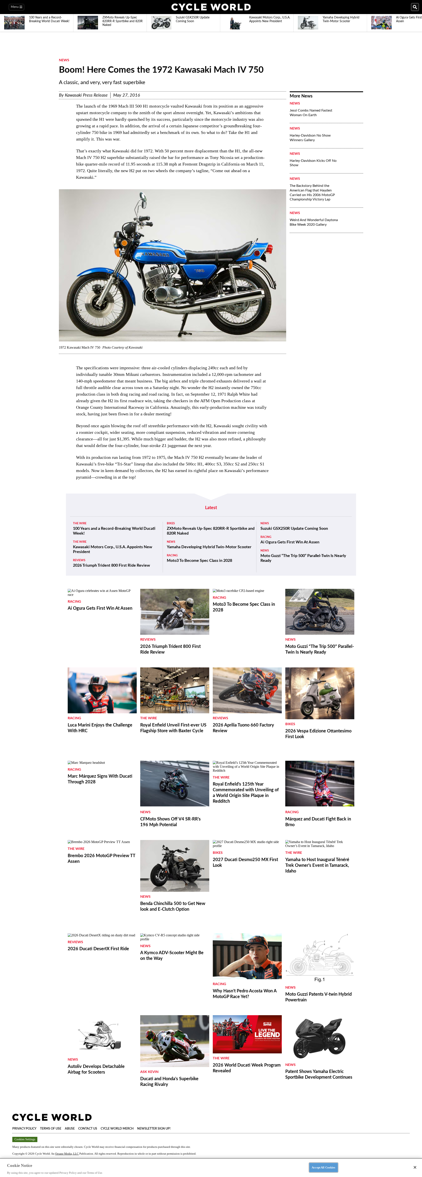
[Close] (415, 1167)
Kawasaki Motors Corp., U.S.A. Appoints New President (112, 549)
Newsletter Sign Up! (154, 1128)
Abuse (70, 1128)
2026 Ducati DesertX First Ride (98, 949)
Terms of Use (50, 1128)
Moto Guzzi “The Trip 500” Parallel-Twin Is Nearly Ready (303, 558)
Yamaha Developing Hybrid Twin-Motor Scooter (209, 547)
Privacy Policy (24, 1128)
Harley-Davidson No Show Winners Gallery (310, 138)
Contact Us (87, 1128)
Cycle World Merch (117, 1128)
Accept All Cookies (323, 1167)
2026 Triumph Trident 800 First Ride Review (111, 566)
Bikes (171, 523)
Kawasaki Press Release (86, 95)
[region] (211, 1167)
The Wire (79, 523)
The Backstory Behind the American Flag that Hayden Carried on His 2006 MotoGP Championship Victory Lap (312, 192)
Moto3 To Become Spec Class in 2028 (199, 561)
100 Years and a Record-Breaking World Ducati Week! (114, 531)
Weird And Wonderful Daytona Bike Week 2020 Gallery (314, 222)
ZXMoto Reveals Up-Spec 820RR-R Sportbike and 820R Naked (211, 531)
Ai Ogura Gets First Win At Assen (289, 542)
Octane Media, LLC (67, 1153)
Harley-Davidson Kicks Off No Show (313, 163)
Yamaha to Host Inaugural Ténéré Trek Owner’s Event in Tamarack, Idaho (317, 865)
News (64, 60)
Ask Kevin (149, 1072)
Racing (172, 555)
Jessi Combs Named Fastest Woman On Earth (311, 113)
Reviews (79, 560)
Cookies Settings (25, 1139)
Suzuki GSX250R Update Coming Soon (294, 529)
